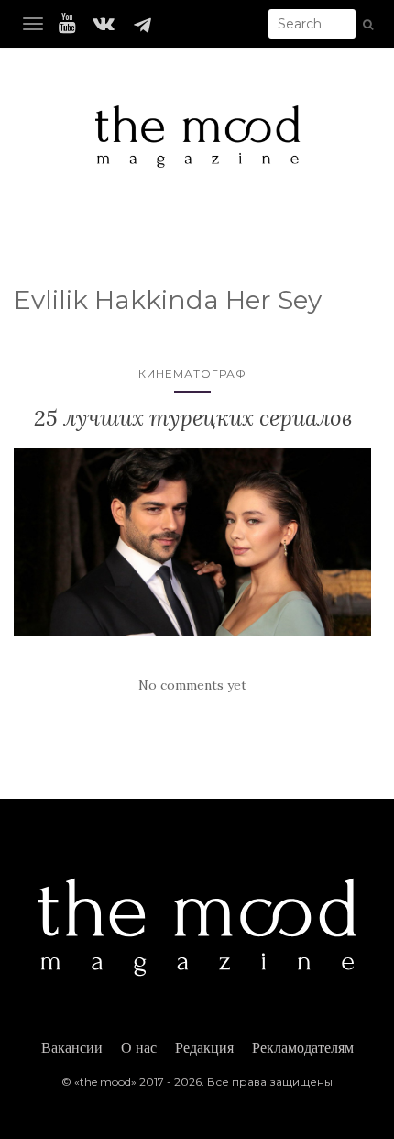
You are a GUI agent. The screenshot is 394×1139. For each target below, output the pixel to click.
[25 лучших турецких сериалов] (192, 542)
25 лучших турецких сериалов (193, 418)
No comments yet (192, 685)
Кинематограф (192, 374)
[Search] (368, 25)
